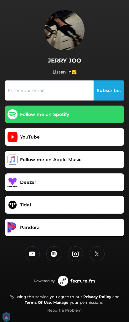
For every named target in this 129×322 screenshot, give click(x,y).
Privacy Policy (97, 296)
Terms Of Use (38, 302)
